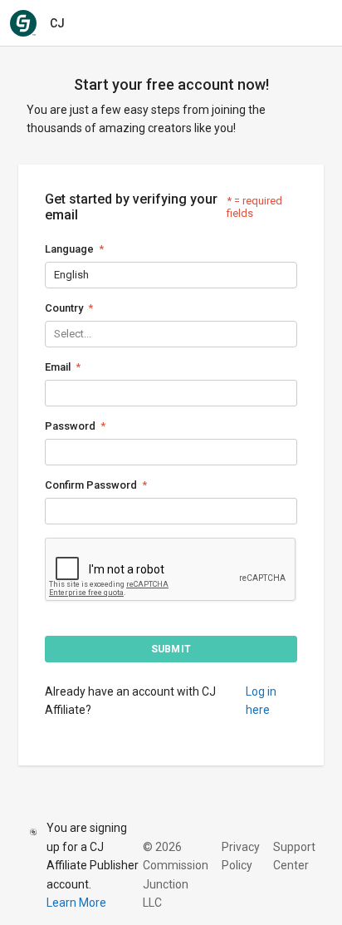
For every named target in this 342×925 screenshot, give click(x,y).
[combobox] (55, 274)
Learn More (76, 902)
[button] (171, 649)
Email (58, 367)
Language (69, 249)
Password (70, 426)
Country (64, 308)
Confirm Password (91, 485)
